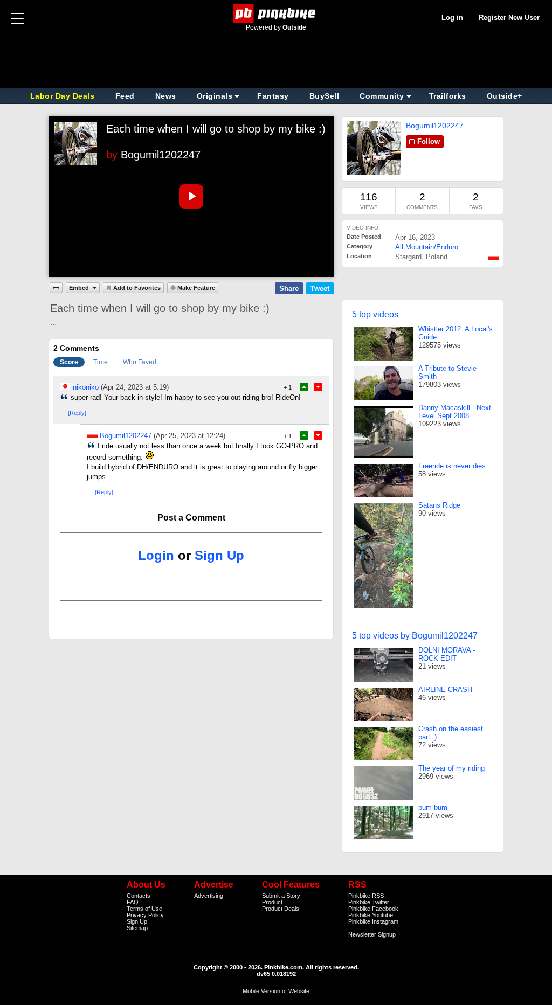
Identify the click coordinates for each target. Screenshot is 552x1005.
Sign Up (219, 555)
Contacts (138, 895)
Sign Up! (138, 921)
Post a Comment (191, 517)
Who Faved (139, 362)
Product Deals (280, 908)
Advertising (208, 895)
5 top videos (375, 314)
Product (272, 902)
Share (289, 289)
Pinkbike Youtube (370, 915)
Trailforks (447, 96)
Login (156, 555)
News (165, 96)
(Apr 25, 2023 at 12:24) (189, 436)
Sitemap (137, 928)
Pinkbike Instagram (373, 921)
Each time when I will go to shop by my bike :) (216, 129)
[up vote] (304, 387)
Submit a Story (281, 895)
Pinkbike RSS (366, 895)
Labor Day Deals (63, 96)
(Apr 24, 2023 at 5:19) (135, 387)
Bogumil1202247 (161, 155)
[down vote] (318, 387)
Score (69, 362)
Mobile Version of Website (276, 991)
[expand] (56, 287)
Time (100, 362)
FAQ (133, 902)
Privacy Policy (145, 915)
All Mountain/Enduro (426, 247)
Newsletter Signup (372, 934)
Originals (215, 96)
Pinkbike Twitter (368, 902)
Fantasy (273, 96)
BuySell (324, 96)
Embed (79, 288)
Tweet (319, 289)
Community (382, 96)
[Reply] (77, 413)
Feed (125, 96)
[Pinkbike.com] (276, 13)
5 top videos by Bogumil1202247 (415, 635)
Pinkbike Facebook (373, 908)
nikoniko (86, 387)
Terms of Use (144, 908)
